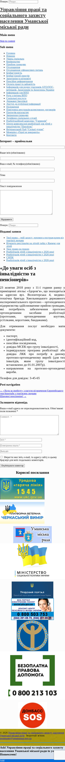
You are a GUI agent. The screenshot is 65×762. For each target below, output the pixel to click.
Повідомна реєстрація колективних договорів (31, 109)
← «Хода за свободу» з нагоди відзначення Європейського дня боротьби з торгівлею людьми (31, 392)
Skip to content (7, 41)
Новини (10, 56)
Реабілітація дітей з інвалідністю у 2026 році (30, 251)
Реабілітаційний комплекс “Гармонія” (26, 121)
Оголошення (13, 67)
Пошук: (4, 1)
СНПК (10, 257)
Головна (10, 53)
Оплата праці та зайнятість (20, 84)
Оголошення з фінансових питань (24, 70)
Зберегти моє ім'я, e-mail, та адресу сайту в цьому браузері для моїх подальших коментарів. (28, 458)
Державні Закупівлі (16, 101)
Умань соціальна (15, 58)
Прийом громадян (16, 64)
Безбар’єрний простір (18, 75)
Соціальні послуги (16, 98)
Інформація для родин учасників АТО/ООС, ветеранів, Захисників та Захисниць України (30, 88)
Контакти (11, 135)
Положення (12, 106)
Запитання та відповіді (18, 78)
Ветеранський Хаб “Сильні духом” (25, 129)
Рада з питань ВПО (16, 95)
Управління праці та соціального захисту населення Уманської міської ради (24, 18)
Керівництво (13, 61)
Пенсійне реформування (19, 81)
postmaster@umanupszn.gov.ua (16, 738)
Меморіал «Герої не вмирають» (23, 132)
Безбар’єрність (14, 73)
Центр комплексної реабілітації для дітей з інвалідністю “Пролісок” (29, 125)
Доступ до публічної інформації (23, 104)
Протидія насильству (17, 112)
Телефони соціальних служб (21, 118)
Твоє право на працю (17, 249)
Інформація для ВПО (17, 92)
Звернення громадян (17, 115)
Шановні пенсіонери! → (13, 396)
